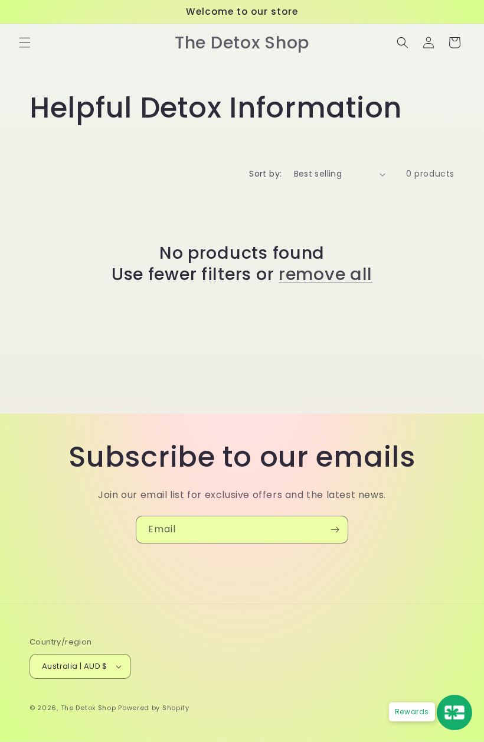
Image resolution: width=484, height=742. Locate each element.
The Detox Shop (90, 707)
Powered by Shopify (153, 707)
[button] (25, 43)
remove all (325, 274)
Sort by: (265, 174)
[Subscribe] (335, 530)
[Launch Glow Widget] (454, 712)
